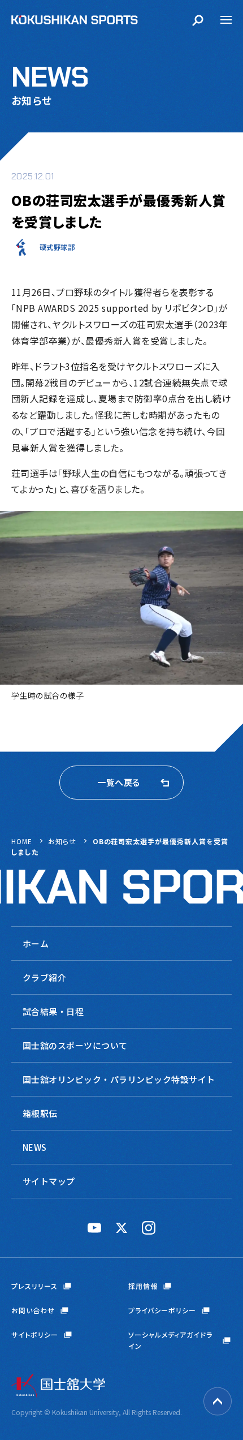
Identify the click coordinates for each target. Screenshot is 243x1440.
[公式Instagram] (148, 1228)
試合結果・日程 (53, 1011)
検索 (197, 20)
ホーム (36, 943)
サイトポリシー (34, 1334)
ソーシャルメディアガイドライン (170, 1340)
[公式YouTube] (94, 1228)
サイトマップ (49, 1181)
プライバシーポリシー (162, 1310)
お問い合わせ (33, 1310)
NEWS (35, 1147)
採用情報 (143, 1286)
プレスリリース (34, 1286)
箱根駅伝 (40, 1113)
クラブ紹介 (44, 977)
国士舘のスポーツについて (75, 1045)
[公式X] (121, 1228)
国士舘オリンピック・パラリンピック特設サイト (119, 1079)
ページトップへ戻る (217, 1401)
